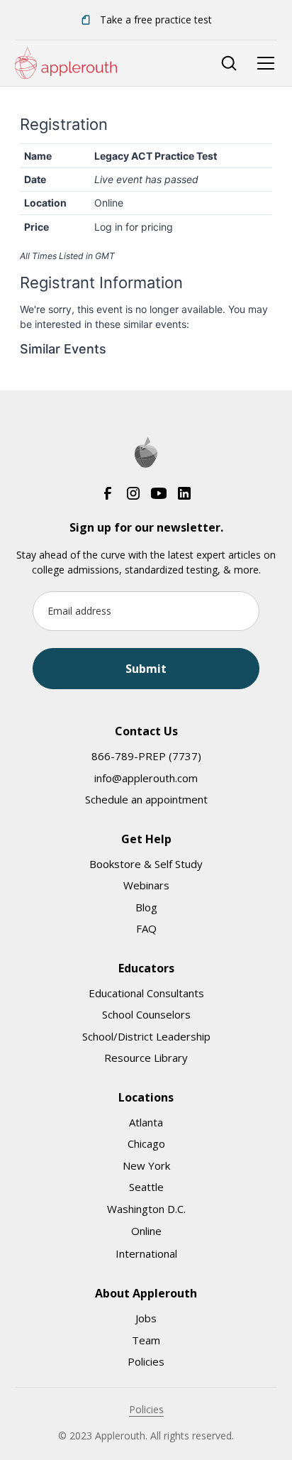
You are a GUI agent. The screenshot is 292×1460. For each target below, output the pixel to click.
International (146, 1253)
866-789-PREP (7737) (146, 756)
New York (146, 1165)
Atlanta (146, 1122)
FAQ (146, 928)
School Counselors (146, 1014)
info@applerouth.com (146, 778)
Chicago (146, 1143)
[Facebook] (107, 493)
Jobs (146, 1318)
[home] (66, 63)
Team (146, 1340)
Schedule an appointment (146, 799)
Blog (146, 907)
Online (146, 1231)
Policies (146, 1361)
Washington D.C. (146, 1209)
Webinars (146, 885)
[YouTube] (158, 493)
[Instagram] (133, 493)
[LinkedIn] (184, 493)
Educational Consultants (146, 993)
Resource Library (146, 1057)
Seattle (146, 1187)
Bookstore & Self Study (146, 864)
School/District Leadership (146, 1036)
